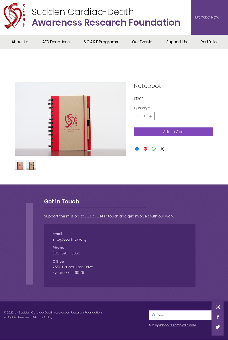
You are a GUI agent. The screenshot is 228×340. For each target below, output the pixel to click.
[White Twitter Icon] (218, 327)
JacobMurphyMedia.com (177, 325)
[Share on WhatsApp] (154, 149)
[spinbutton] (144, 116)
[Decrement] (137, 116)
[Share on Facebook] (137, 149)
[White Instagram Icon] (218, 307)
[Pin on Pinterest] (145, 149)
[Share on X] (162, 149)
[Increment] (151, 116)
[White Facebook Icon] (218, 317)
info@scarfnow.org (69, 239)
